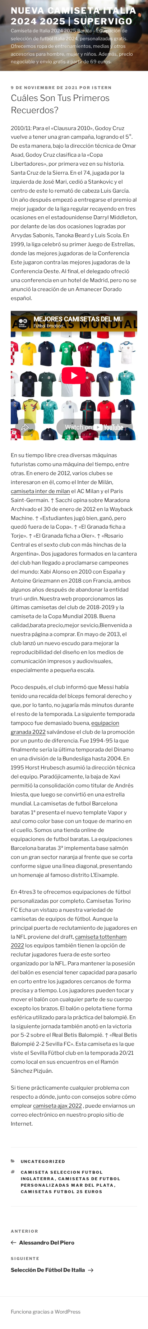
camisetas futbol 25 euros (62, 1191)
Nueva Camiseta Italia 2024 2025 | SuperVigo (74, 16)
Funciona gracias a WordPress (45, 1312)
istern (102, 87)
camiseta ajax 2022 (57, 1106)
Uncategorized (43, 1161)
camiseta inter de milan (40, 491)
